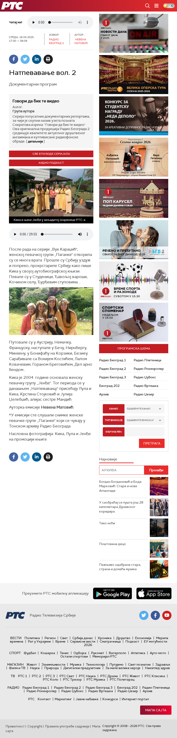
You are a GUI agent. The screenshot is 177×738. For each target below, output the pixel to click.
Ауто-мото (158, 653)
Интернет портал (135, 699)
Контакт (44, 699)
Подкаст (132, 641)
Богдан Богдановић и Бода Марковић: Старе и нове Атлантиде (120, 486)
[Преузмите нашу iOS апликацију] (153, 593)
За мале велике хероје (122, 668)
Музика (75, 664)
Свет (64, 638)
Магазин (15, 664)
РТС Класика (155, 676)
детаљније (35, 141)
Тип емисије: (114, 420)
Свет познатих (139, 664)
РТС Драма (109, 676)
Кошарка (48, 653)
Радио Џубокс (145, 377)
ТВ (13, 676)
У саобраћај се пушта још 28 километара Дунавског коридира (121, 506)
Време (60, 641)
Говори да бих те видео (35, 101)
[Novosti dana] (133, 33)
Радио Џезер (144, 394)
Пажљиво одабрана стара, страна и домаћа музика (120, 567)
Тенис (64, 653)
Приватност (15, 726)
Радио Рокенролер (149, 369)
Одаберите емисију (140, 420)
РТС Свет (66, 676)
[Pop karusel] (133, 198)
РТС (31, 699)
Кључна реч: (114, 431)
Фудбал (30, 653)
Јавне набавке (87, 699)
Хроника (105, 638)
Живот (32, 664)
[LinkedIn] (36, 59)
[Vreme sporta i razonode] (133, 280)
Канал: (113, 408)
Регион (50, 638)
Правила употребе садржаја (67, 726)
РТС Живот (131, 676)
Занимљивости (53, 664)
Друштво (123, 638)
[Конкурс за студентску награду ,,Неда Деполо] (133, 115)
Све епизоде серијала (51, 154)
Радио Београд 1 (112, 360)
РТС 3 (50, 676)
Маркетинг (63, 699)
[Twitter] (25, 59)
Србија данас (82, 638)
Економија (143, 638)
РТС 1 (22, 676)
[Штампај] (48, 59)
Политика (32, 638)
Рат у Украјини (39, 641)
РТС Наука (87, 676)
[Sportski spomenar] (133, 322)
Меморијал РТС (104, 656)
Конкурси (110, 699)
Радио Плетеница (147, 360)
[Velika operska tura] (133, 74)
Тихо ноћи (107, 523)
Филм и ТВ (17, 668)
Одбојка (80, 653)
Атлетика (138, 653)
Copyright (34, 726)
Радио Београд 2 (112, 369)
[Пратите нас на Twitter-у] (143, 615)
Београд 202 (109, 386)
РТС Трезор (72, 679)
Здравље (162, 664)
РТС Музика (95, 679)
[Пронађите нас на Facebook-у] (155, 615)
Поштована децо (112, 544)
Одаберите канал (138, 408)
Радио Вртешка (146, 386)
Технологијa (95, 664)
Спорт (15, 653)
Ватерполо (117, 653)
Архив (104, 394)
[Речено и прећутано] (133, 239)
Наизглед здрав (157, 668)
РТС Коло (50, 679)
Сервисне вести (82, 641)
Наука (35, 668)
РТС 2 (36, 676)
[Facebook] (13, 59)
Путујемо (116, 664)
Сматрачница (110, 641)
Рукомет (97, 653)
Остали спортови (74, 656)
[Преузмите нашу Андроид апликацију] (112, 593)
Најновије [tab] (108, 459)
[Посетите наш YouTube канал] (166, 615)
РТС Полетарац (122, 679)
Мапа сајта (155, 710)
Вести (15, 638)
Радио (13, 687)
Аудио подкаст (51, 163)
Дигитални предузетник (82, 668)
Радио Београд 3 (112, 377)
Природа (51, 668)
